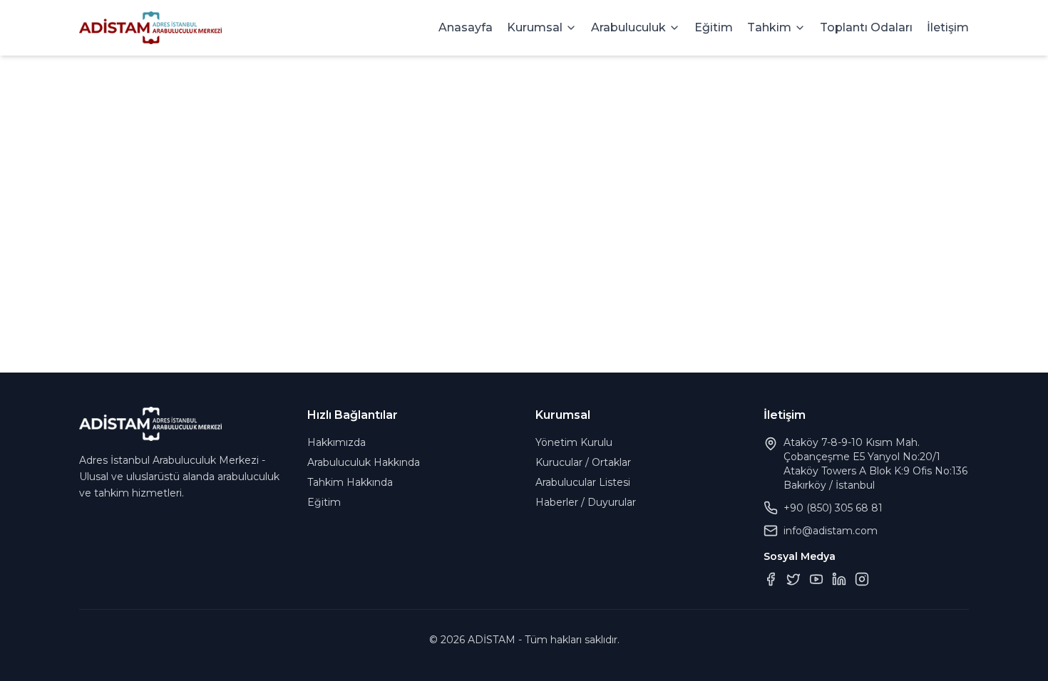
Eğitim (713, 27)
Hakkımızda (336, 442)
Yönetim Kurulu (573, 442)
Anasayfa (465, 27)
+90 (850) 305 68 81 (833, 507)
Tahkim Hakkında (350, 482)
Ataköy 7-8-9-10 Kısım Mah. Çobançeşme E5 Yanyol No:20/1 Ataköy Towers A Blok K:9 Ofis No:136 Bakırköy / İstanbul (875, 464)
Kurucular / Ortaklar (583, 462)
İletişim (948, 27)
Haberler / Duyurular (585, 502)
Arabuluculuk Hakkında (363, 462)
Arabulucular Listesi (582, 482)
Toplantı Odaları (866, 27)
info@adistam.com (831, 530)
